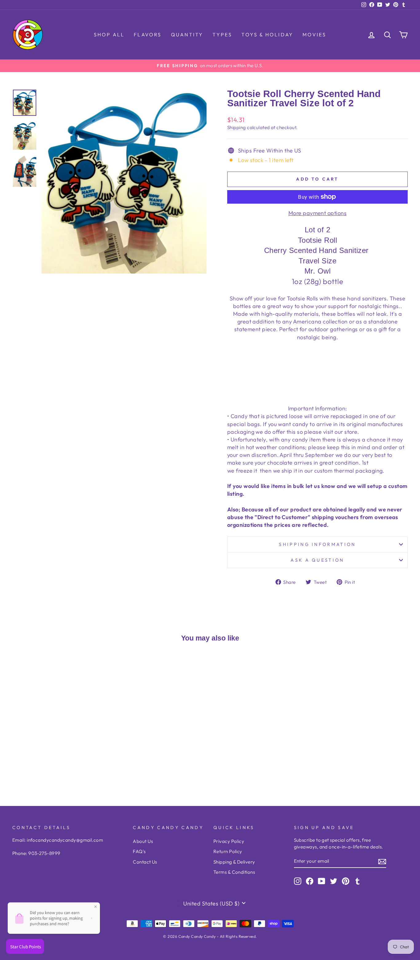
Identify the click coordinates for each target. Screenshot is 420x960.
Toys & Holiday (267, 34)
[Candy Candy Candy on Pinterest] (345, 881)
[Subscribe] (382, 861)
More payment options (317, 213)
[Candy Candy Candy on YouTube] (321, 881)
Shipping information (317, 544)
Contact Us (145, 862)
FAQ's (139, 851)
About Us (143, 841)
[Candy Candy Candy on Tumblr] (357, 881)
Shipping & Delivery (234, 862)
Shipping (236, 127)
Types (222, 34)
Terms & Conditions (234, 872)
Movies (314, 34)
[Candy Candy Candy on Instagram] (297, 881)
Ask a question (317, 560)
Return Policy (227, 851)
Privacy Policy (228, 841)
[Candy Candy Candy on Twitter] (333, 881)
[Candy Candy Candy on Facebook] (309, 881)
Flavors (147, 34)
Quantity (187, 34)
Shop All (109, 34)
